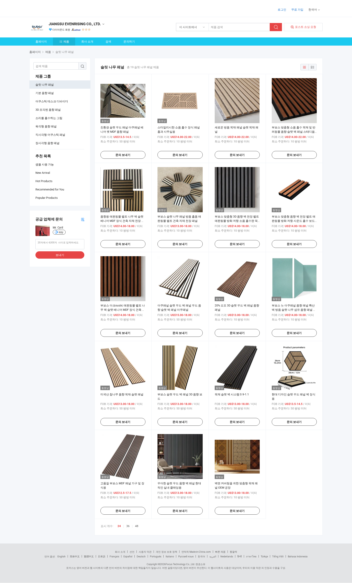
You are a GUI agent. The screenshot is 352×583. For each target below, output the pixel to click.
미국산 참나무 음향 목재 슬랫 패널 (121, 394)
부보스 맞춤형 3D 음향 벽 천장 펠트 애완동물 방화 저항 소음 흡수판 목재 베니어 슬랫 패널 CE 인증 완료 (237, 220)
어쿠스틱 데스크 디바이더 (51, 101)
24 (119, 526)
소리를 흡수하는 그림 (48, 118)
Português (155, 556)
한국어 (201, 556)
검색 (108, 41)
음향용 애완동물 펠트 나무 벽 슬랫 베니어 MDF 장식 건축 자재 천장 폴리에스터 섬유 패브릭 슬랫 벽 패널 (122, 220)
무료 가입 (297, 9)
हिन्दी (239, 556)
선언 (132, 551)
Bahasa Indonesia (298, 556)
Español (127, 556)
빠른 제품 (220, 551)
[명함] (82, 219)
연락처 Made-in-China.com (196, 551)
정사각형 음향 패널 (47, 143)
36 (128, 526)
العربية (212, 556)
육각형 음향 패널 (46, 126)
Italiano (170, 556)
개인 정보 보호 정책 (166, 551)
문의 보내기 (123, 154)
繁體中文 (89, 556)
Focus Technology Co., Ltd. (180, 564)
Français (114, 556)
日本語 (101, 556)
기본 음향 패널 (44, 93)
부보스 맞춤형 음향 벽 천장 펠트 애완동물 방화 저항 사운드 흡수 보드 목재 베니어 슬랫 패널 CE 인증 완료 (294, 220)
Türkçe (264, 556)
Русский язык (186, 556)
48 (136, 526)
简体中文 (75, 556)
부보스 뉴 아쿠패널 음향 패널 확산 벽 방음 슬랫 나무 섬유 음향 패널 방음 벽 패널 (294, 309)
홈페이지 (41, 41)
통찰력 (233, 551)
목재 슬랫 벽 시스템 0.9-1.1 (232, 394)
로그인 (282, 9)
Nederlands (226, 556)
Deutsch (141, 556)
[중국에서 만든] (55, 8)
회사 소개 (87, 41)
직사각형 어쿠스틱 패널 (50, 135)
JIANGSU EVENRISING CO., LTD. (75, 24)
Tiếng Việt (278, 556)
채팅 (60, 232)
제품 (66, 41)
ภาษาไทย (251, 556)
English (61, 556)
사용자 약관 (145, 551)
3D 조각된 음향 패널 (48, 110)
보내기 (60, 255)
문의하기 (129, 41)
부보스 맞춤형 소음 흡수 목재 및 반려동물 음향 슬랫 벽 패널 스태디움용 (293, 131)
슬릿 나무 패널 (44, 84)
